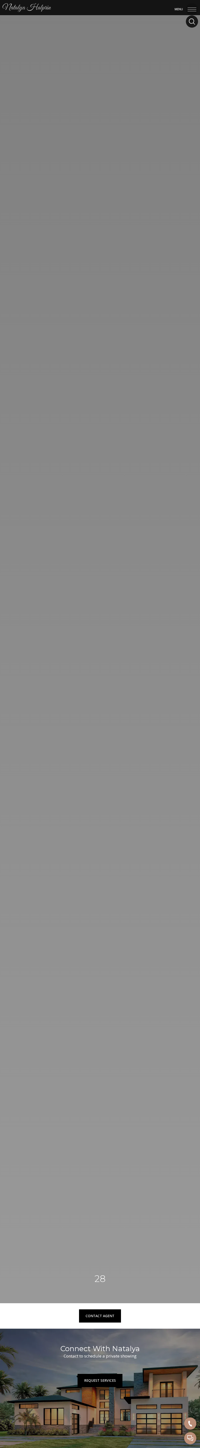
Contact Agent (100, 1315)
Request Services (100, 1380)
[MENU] (192, 8)
